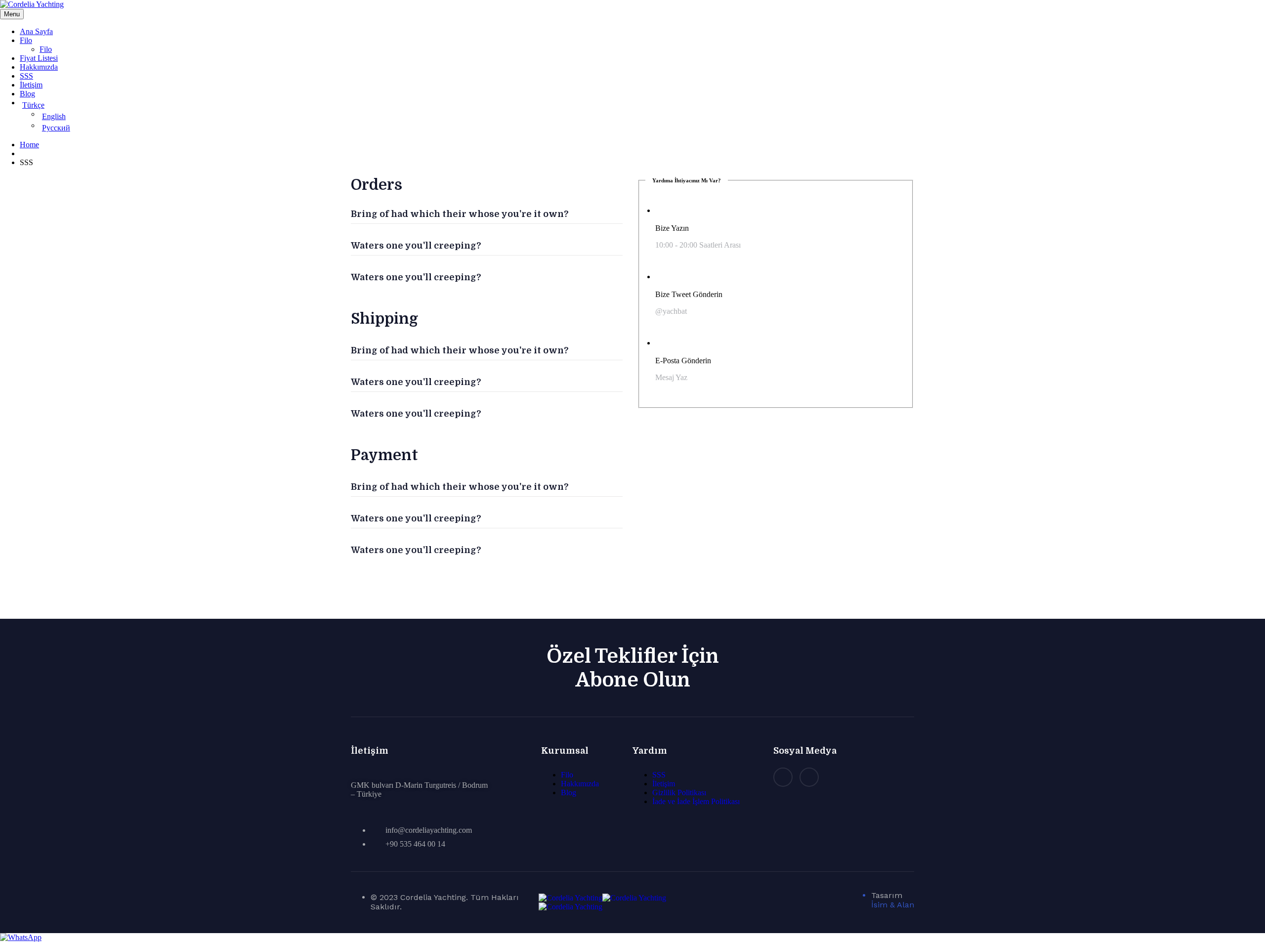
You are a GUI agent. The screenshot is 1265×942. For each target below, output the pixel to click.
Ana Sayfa (36, 31)
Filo (26, 40)
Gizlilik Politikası (679, 792)
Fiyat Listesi (39, 58)
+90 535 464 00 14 (415, 844)
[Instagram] (783, 777)
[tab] (487, 208)
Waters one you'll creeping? (416, 246)
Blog (27, 93)
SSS (26, 76)
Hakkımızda (39, 67)
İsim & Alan (892, 904)
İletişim (31, 85)
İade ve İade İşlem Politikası (696, 801)
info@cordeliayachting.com (428, 830)
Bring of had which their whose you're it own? (460, 214)
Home (29, 144)
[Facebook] (809, 777)
